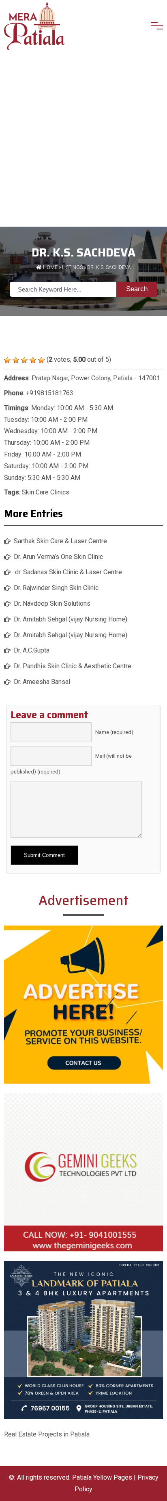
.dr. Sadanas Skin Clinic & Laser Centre (68, 572)
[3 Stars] (24, 360)
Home (50, 267)
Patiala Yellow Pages (102, 1477)
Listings (72, 267)
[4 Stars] (33, 360)
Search (137, 289)
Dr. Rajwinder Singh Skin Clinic (56, 588)
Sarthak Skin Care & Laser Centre (60, 541)
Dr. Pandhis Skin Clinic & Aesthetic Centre (72, 666)
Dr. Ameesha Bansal (42, 682)
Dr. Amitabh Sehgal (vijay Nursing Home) (70, 619)
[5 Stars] (41, 360)
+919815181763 (49, 393)
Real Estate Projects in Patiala (47, 1434)
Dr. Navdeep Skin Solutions (52, 603)
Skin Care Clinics (45, 492)
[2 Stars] (16, 360)
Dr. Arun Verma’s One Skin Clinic (58, 557)
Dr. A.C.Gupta (31, 650)
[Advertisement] (83, 139)
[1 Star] (7, 360)
